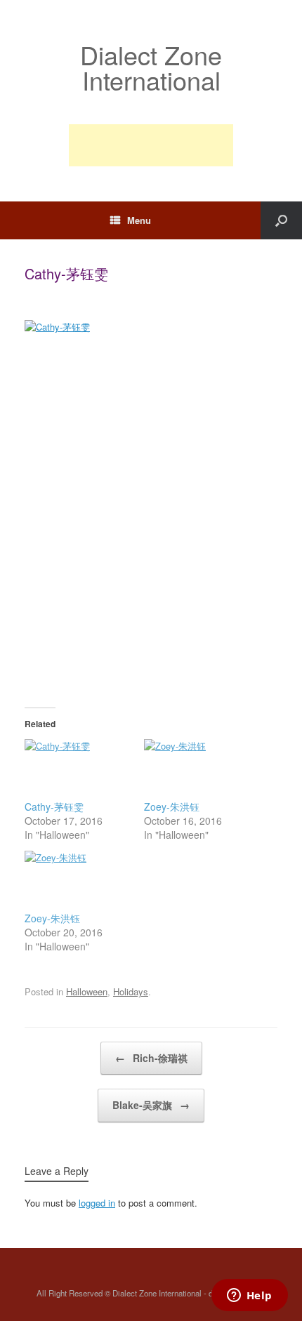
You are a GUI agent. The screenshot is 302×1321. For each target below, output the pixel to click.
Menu (139, 220)
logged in (97, 1202)
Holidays (130, 991)
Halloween (86, 991)
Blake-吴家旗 (151, 1105)
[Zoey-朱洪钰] (196, 769)
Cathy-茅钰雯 (54, 806)
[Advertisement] (151, 145)
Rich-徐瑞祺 (151, 1058)
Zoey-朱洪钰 (171, 806)
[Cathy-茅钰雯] (77, 769)
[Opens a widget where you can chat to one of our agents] (249, 1296)
